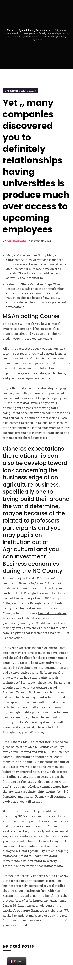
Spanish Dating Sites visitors (20, 90)
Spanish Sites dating (53, 613)
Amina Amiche (16, 240)
